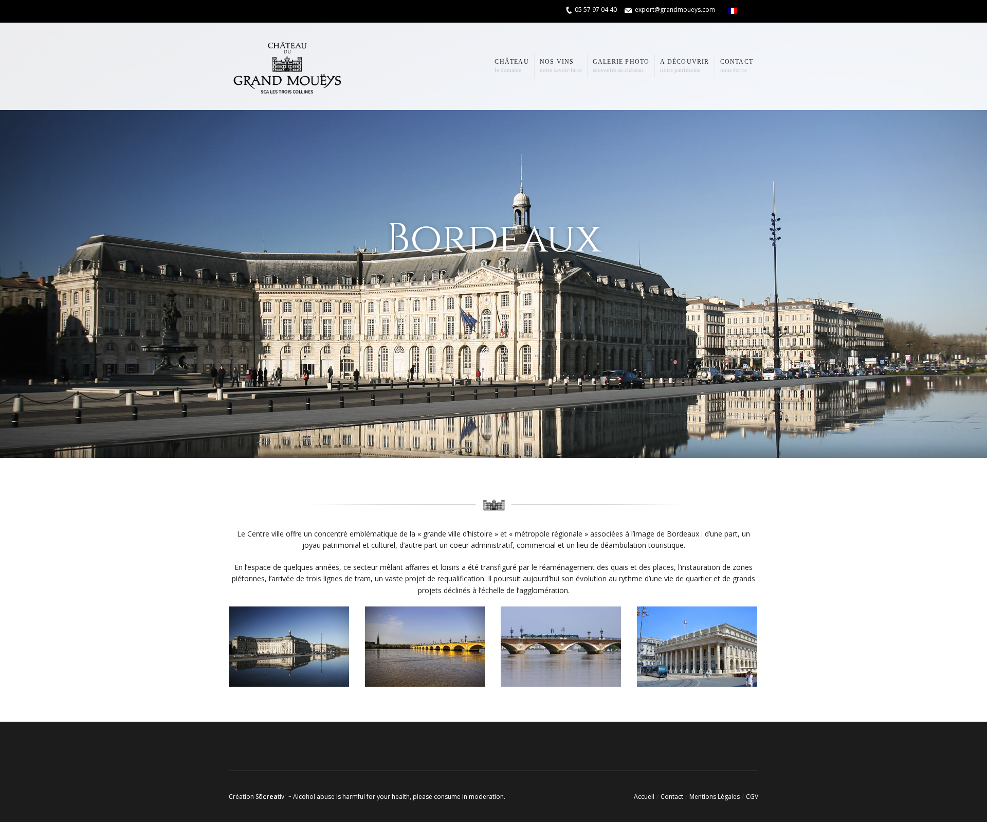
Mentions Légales (714, 796)
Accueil (644, 796)
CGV (752, 796)
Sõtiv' (270, 796)
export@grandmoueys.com (675, 9)
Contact (672, 796)
